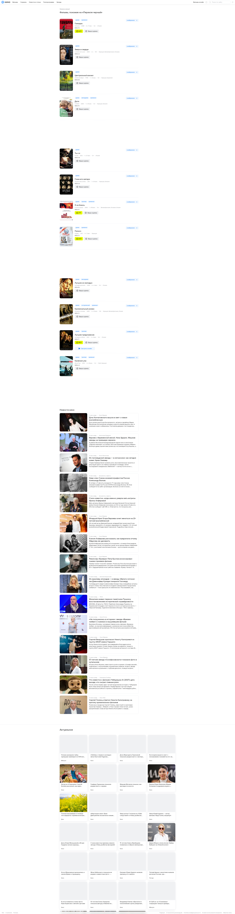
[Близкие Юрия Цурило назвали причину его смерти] (132, 866)
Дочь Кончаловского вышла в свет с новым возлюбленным (108, 419)
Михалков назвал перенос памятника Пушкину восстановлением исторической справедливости (111, 600)
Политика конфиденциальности (192, 912)
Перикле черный (65, 9)
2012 (81, 155)
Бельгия (105, 103)
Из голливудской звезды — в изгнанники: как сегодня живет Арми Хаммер (112, 459)
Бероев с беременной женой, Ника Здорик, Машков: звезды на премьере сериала (112, 439)
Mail (3, 912)
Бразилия (110, 78)
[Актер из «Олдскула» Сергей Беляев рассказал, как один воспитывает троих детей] (73, 778)
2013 (88, 337)
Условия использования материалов (212, 912)
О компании (9, 912)
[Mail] (2, 2)
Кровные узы (80, 361)
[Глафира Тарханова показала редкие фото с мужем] (103, 778)
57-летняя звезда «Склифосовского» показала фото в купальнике (113, 661)
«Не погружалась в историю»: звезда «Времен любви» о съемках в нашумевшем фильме (110, 620)
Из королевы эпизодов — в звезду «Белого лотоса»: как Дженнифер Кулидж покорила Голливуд (112, 580)
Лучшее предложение (84, 335)
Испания (117, 52)
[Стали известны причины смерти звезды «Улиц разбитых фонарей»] (103, 837)
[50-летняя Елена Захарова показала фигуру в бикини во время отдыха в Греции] (103, 895)
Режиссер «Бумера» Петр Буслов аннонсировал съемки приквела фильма (110, 560)
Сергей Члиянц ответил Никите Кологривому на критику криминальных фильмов (110, 701)
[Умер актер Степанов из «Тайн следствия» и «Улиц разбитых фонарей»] (132, 807)
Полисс (78, 231)
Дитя (77, 101)
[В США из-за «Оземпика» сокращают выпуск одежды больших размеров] (161, 895)
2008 (82, 26)
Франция (101, 52)
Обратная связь (227, 912)
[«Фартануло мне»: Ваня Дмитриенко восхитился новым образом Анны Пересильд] (103, 807)
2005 (88, 52)
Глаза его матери (82, 179)
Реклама (15, 912)
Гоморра (78, 24)
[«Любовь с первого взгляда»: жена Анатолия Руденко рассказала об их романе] (103, 748)
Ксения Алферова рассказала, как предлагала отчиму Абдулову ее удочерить (113, 540)
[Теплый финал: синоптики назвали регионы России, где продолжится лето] (161, 866)
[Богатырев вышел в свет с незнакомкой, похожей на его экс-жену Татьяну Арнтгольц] (161, 748)
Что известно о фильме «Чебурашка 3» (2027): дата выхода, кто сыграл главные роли (111, 681)
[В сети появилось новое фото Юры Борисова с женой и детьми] (73, 895)
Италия (99, 26)
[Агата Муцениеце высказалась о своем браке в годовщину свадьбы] (73, 866)
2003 (86, 207)
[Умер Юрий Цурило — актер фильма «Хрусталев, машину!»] (161, 807)
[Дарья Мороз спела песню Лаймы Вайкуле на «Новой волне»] (161, 837)
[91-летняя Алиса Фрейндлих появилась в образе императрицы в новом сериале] (132, 837)
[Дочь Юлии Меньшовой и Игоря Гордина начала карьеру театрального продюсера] (73, 837)
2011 (88, 181)
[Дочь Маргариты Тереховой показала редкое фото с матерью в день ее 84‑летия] (132, 748)
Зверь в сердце (81, 50)
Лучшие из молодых (83, 283)
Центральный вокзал (84, 75)
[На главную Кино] (7, 2)
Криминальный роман (84, 309)
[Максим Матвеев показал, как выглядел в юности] (132, 778)
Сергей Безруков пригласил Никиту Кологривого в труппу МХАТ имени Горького (111, 641)
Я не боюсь (80, 205)
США (99, 363)
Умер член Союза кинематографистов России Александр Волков (109, 479)
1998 (86, 78)
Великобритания (109, 52)
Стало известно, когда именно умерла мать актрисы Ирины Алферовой (112, 499)
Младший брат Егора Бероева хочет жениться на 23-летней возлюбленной (112, 519)
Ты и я (77, 153)
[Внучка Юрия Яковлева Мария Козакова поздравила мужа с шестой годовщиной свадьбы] (161, 778)
